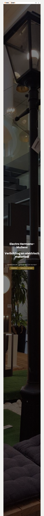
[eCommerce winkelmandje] (36, 3)
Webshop (14, 268)
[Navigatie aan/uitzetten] (38, 3)
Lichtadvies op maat (26, 268)
